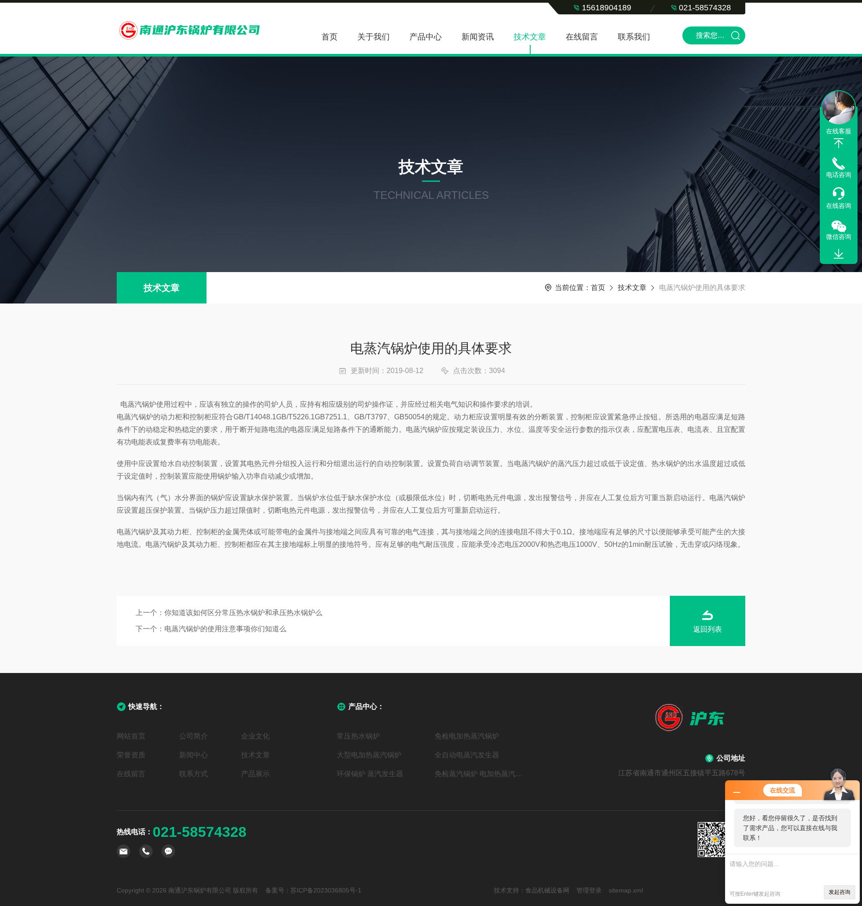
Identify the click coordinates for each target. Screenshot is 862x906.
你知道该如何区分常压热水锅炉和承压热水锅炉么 (243, 612)
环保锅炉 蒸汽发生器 (370, 774)
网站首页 (131, 736)
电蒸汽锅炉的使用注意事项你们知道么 (225, 629)
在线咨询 (838, 205)
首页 (329, 36)
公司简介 (193, 736)
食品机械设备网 (547, 890)
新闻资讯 (478, 36)
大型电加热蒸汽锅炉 (369, 755)
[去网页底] (839, 254)
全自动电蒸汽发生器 (467, 755)
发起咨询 (839, 892)
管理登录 (589, 890)
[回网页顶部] (839, 143)
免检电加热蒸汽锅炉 (467, 736)
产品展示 (255, 774)
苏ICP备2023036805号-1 (325, 890)
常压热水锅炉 (358, 736)
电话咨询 (838, 174)
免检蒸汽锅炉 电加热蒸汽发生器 (480, 774)
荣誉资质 (131, 755)
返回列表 (707, 629)
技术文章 (530, 36)
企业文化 (255, 736)
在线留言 (582, 36)
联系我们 (634, 36)
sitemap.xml (626, 890)
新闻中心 (193, 755)
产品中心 (425, 36)
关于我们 (373, 36)
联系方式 (193, 774)
